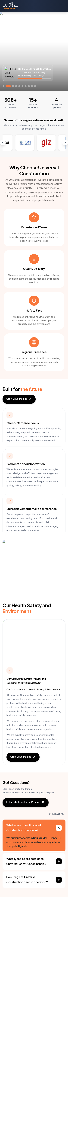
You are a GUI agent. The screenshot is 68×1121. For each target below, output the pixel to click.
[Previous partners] (3, 142)
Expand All (58, 813)
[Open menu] (61, 6)
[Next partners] (65, 142)
